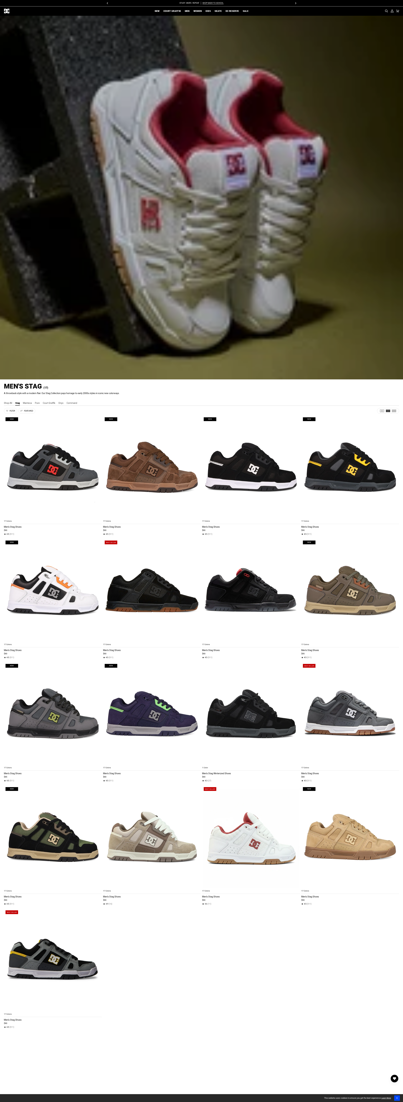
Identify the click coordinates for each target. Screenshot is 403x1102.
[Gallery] (53, 467)
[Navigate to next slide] (99, 517)
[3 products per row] (382, 410)
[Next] (295, 3)
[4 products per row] (388, 410)
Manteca (27, 403)
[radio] (8, 517)
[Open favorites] (394, 1078)
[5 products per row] (394, 410)
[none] (53, 517)
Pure (37, 403)
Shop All (8, 403)
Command (72, 403)
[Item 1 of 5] (152, 590)
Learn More (386, 1098)
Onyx (60, 403)
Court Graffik (49, 403)
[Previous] (107, 3)
